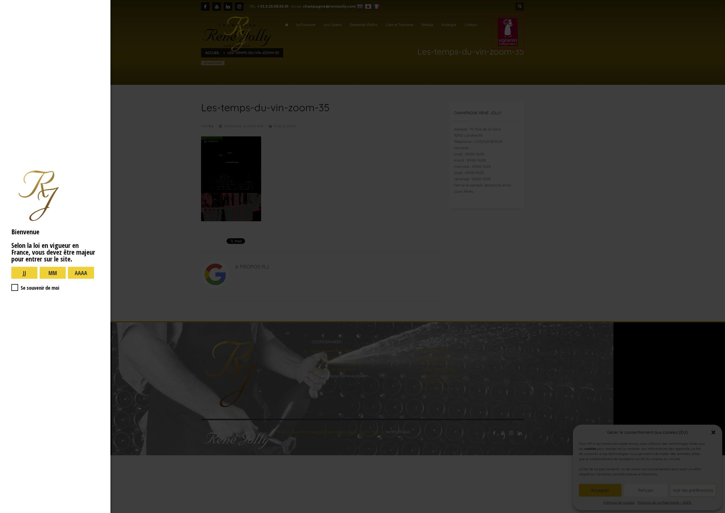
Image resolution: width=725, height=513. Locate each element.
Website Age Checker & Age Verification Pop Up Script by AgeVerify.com (718, 511)
